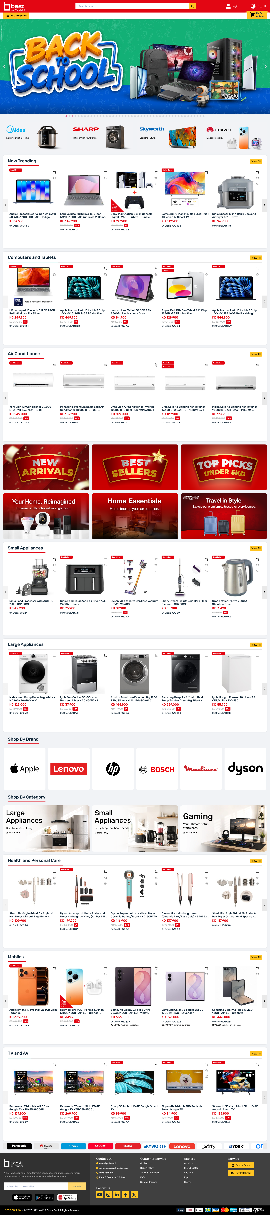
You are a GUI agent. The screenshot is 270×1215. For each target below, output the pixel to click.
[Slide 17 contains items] (116, 116)
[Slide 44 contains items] (200, 116)
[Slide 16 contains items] (113, 116)
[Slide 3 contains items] (72, 116)
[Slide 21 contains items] (128, 116)
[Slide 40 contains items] (188, 116)
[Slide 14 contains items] (106, 116)
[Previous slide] (4, 66)
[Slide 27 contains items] (147, 116)
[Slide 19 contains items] (122, 116)
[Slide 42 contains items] (194, 116)
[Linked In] (117, 1195)
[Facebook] (125, 1195)
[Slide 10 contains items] (94, 116)
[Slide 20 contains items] (125, 116)
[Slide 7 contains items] (85, 116)
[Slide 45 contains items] (203, 116)
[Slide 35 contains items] (172, 116)
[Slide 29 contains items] (153, 116)
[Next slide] (265, 66)
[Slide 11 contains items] (97, 116)
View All (256, 161)
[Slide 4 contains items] (75, 116)
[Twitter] (134, 1195)
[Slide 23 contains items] (135, 116)
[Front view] (35, 137)
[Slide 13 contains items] (103, 116)
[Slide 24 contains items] (138, 116)
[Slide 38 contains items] (181, 116)
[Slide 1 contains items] (66, 116)
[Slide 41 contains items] (191, 116)
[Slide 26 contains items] (144, 116)
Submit (77, 1186)
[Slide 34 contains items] (169, 116)
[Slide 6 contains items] (81, 116)
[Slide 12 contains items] (100, 116)
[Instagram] (108, 1195)
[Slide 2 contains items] (69, 116)
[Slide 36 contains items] (175, 116)
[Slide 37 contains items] (178, 116)
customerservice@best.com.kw (113, 1168)
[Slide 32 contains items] (163, 116)
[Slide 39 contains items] (185, 116)
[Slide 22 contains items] (131, 116)
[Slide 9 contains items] (91, 116)
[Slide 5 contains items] (78, 116)
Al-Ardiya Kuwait (107, 1163)
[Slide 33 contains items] (166, 116)
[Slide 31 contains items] (160, 116)
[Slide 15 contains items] (110, 116)
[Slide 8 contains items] (88, 116)
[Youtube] (99, 1195)
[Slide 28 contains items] (150, 116)
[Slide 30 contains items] (156, 116)
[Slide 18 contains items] (119, 116)
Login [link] (235, 6)
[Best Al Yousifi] (14, 6)
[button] (16, 16)
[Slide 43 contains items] (197, 116)
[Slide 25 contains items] (141, 116)
